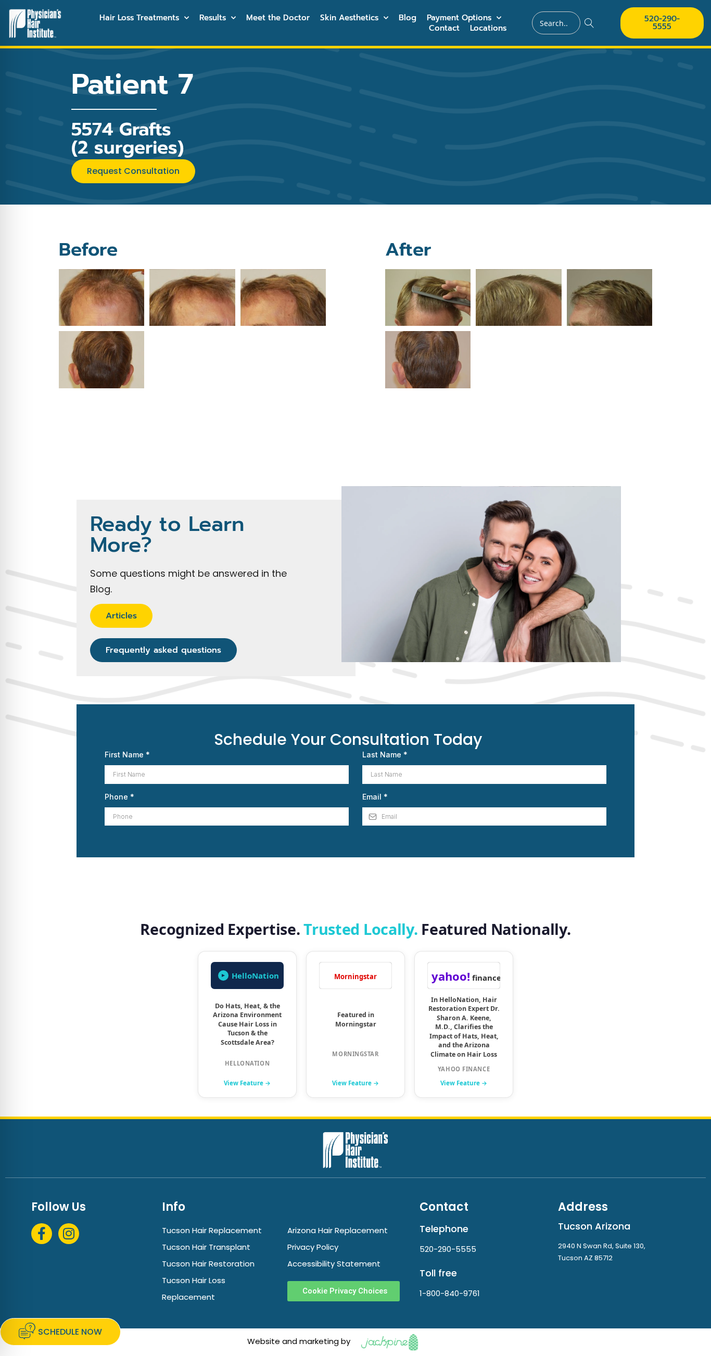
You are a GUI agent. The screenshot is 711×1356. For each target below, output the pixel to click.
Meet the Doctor (278, 17)
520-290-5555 (448, 1249)
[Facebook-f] (41, 1233)
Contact (444, 28)
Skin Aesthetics (349, 17)
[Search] (589, 22)
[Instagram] (68, 1233)
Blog (407, 17)
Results (212, 17)
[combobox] (556, 22)
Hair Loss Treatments (139, 17)
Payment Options (459, 17)
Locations (488, 28)
